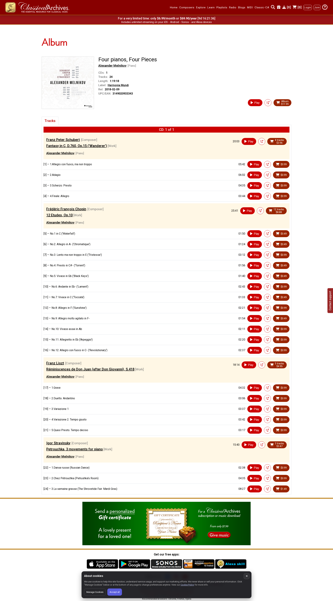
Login (307, 7)
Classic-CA (262, 7)
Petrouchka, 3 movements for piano (74, 449)
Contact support (330, 300)
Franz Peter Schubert (63, 140)
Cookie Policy (187, 584)
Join (317, 7)
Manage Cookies (94, 592)
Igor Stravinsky (58, 443)
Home (174, 7)
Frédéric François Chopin (66, 209)
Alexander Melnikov (112, 65)
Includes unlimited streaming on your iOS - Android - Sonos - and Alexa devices (166, 22)
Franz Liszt (55, 363)
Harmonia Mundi (118, 85)
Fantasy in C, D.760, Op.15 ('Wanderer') (76, 146)
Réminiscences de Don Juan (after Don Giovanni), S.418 (90, 369)
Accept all (115, 592)
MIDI (250, 7)
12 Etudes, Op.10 (59, 215)
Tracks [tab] (50, 121)
